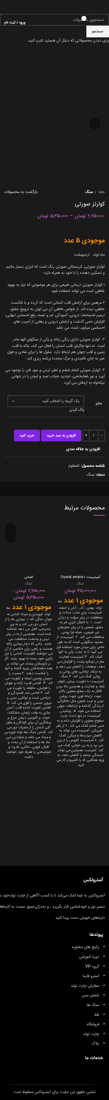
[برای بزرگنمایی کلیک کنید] (95, 123)
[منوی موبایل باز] (103, 22)
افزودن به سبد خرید (61, 435)
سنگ (80, 583)
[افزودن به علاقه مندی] (10, 528)
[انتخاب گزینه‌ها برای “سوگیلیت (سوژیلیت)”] (10, 538)
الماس (28, 577)
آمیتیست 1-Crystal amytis (80, 577)
